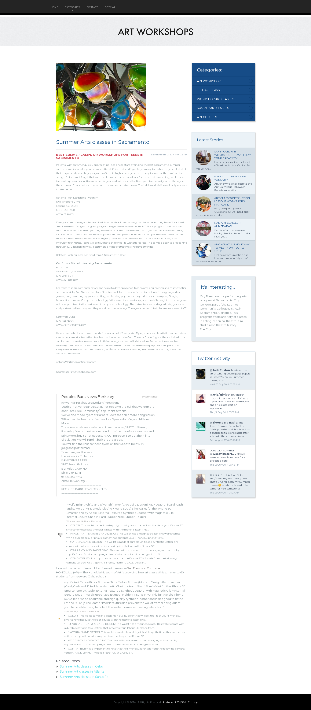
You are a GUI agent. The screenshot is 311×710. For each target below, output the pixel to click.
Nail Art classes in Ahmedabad (227, 224)
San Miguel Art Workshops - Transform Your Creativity (232, 155)
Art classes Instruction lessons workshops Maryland (232, 201)
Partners (168, 702)
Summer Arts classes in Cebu (81, 666)
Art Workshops (210, 81)
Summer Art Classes (213, 108)
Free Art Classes (210, 90)
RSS (177, 702)
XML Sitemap (189, 702)
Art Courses (207, 117)
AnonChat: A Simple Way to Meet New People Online (231, 247)
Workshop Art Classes (215, 99)
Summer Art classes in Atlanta (82, 671)
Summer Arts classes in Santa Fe (84, 677)
